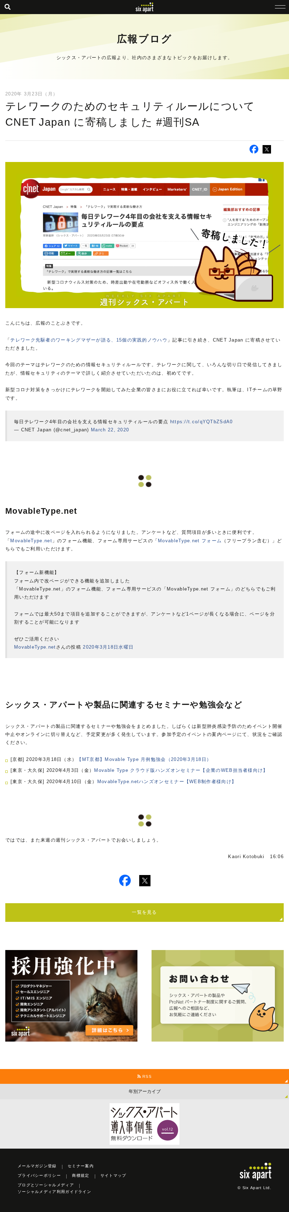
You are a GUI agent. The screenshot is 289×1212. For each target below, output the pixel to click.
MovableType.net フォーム (190, 540)
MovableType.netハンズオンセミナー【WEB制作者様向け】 (167, 781)
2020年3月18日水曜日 (108, 647)
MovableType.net (31, 540)
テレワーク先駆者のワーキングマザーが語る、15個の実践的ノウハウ (88, 340)
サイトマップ (113, 1175)
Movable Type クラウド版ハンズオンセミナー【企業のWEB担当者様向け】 (181, 770)
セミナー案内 (81, 1166)
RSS (146, 1076)
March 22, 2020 (110, 429)
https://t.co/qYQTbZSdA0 (201, 421)
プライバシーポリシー (39, 1175)
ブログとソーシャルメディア (46, 1185)
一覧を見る (144, 912)
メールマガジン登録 (37, 1166)
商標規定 (80, 1175)
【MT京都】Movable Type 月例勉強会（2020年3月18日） (144, 759)
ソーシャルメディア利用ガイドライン (54, 1191)
